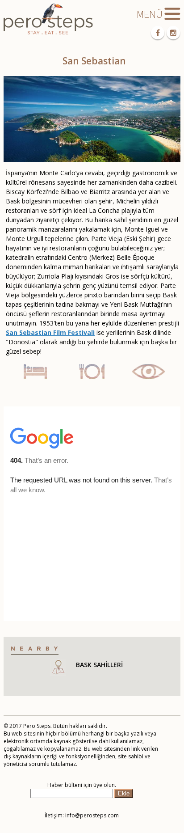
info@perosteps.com (92, 815)
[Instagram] (173, 32)
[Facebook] (157, 32)
